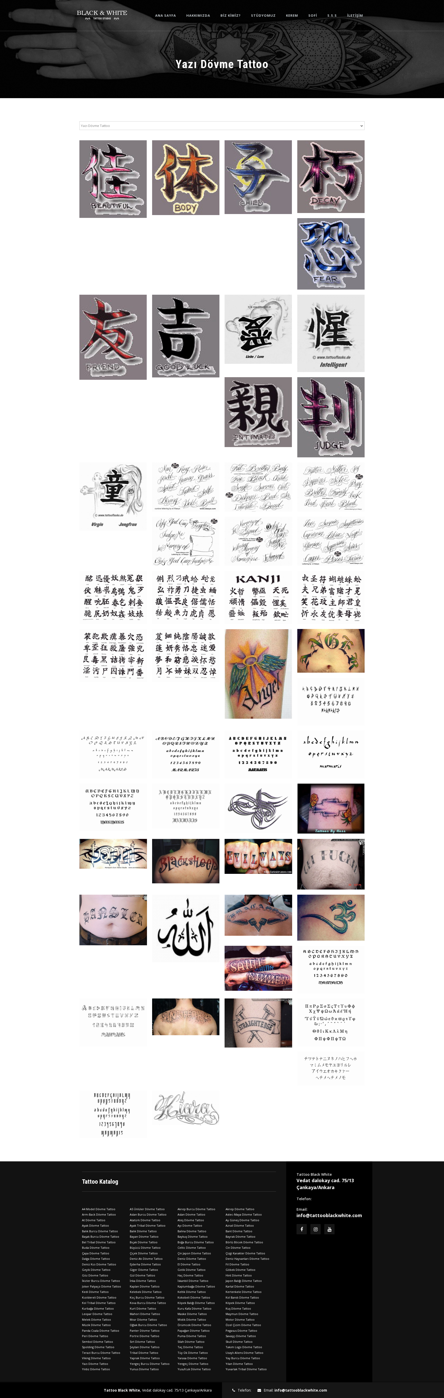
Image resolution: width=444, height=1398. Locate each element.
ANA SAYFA (165, 15)
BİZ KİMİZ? (230, 15)
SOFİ (312, 15)
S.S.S (332, 15)
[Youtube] (329, 1229)
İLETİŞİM (355, 15)
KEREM (292, 15)
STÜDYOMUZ (263, 15)
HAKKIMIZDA (198, 15)
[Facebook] (302, 1229)
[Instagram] (315, 1229)
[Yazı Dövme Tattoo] (113, 179)
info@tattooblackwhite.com (329, 1215)
